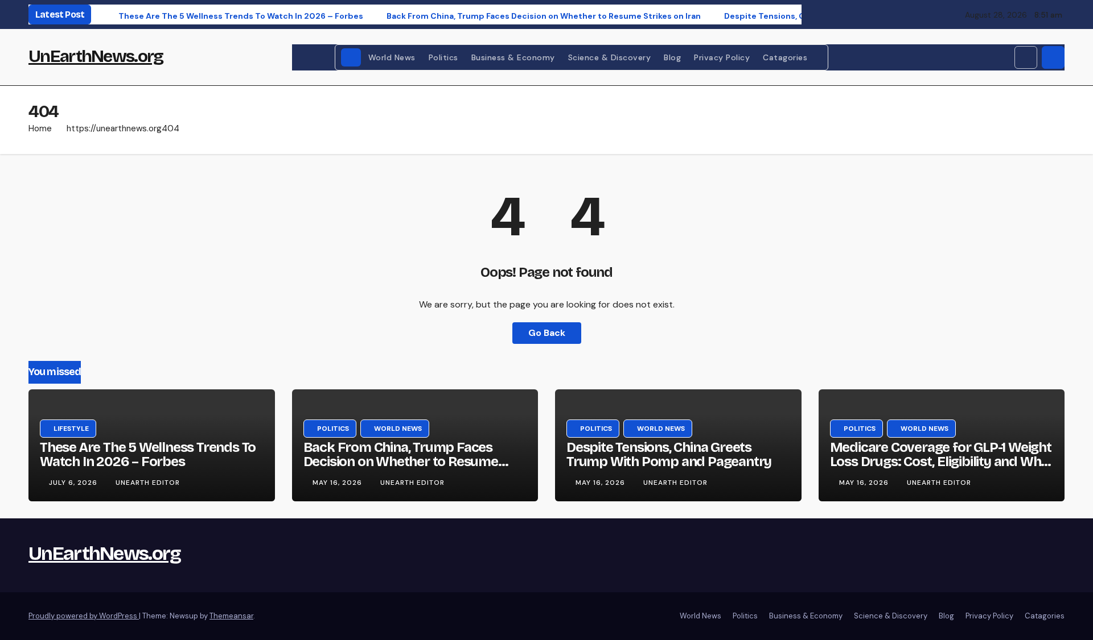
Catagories (786, 57)
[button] (1025, 57)
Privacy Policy (722, 57)
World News (392, 57)
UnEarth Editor (148, 482)
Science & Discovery (609, 57)
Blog (672, 57)
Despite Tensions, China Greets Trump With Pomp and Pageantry (668, 454)
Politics (443, 57)
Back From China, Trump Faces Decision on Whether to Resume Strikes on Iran (400, 461)
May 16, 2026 (338, 482)
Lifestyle (71, 428)
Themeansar (231, 616)
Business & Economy (513, 57)
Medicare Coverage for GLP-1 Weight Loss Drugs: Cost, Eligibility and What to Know (941, 461)
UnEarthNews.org (95, 56)
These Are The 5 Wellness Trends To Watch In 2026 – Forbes (148, 454)
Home (40, 128)
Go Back (546, 333)
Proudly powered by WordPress (83, 616)
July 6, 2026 (74, 482)
